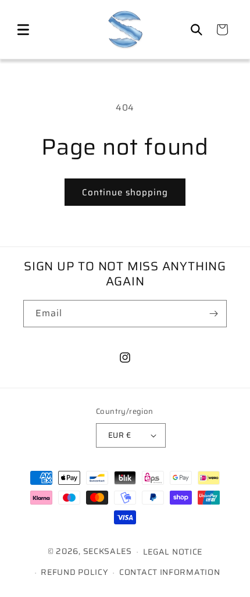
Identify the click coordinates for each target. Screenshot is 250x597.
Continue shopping (125, 192)
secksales (107, 551)
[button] (23, 29)
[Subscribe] (213, 313)
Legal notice (172, 551)
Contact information (169, 572)
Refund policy (74, 572)
